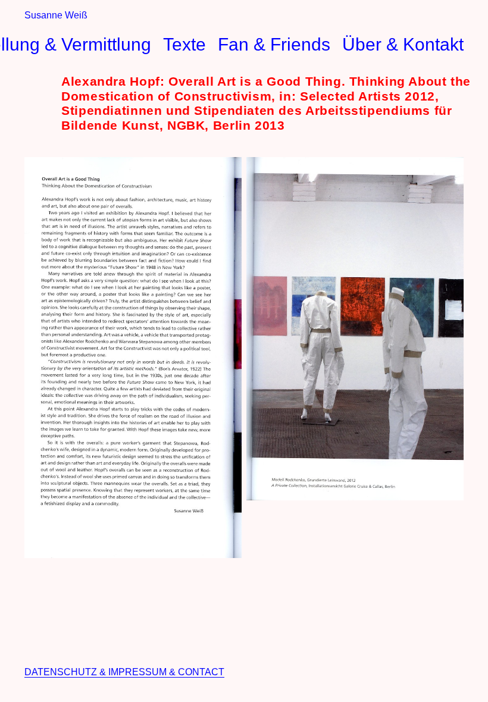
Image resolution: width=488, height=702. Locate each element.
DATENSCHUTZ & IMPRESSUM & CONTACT (124, 672)
